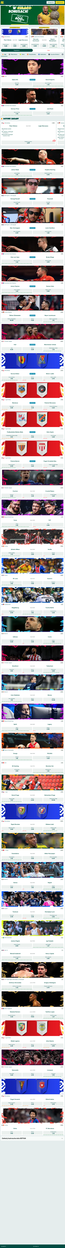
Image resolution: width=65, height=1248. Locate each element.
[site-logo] (2, 2)
